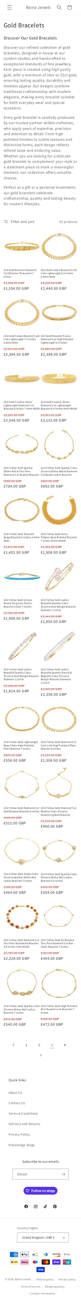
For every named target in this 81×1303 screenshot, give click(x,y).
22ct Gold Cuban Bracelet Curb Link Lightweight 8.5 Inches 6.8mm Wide (59, 273)
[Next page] (40, 1055)
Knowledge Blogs (22, 1145)
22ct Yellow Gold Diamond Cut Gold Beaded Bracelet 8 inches (22, 809)
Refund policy (45, 1279)
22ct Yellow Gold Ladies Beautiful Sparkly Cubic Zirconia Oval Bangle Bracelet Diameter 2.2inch (58, 605)
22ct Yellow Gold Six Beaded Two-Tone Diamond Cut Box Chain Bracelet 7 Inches (57, 943)
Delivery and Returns (24, 1124)
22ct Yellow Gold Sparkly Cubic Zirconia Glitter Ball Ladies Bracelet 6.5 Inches (59, 877)
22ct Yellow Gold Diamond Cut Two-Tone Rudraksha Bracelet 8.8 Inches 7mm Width (21, 943)
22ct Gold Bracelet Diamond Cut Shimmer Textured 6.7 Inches (20, 273)
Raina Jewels (23, 1279)
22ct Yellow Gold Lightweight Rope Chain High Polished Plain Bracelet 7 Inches (21, 745)
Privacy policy (67, 1279)
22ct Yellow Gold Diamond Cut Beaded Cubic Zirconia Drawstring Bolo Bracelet (58, 811)
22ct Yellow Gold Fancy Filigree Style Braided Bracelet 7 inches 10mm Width (59, 537)
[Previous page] (13, 1045)
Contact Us (17, 1103)
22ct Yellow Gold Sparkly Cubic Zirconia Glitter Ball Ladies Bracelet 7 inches (22, 1009)
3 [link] (52, 1044)
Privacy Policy (19, 1134)
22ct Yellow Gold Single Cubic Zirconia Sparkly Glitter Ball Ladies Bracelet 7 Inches (21, 877)
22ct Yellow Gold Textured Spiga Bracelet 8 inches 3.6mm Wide (22, 537)
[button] (9, 7)
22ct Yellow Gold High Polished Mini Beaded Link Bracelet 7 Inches (59, 1009)
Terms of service (31, 1286)
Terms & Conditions (23, 1113)
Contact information (43, 1293)
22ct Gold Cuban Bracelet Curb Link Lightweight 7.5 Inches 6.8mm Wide (22, 339)
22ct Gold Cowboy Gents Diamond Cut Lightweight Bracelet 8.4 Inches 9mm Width (59, 405)
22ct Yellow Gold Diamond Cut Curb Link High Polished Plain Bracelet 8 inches (58, 745)
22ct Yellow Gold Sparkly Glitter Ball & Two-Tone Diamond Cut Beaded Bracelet (21, 471)
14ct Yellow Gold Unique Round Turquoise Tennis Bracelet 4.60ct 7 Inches (18, 603)
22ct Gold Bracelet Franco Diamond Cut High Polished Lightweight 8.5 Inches (57, 339)
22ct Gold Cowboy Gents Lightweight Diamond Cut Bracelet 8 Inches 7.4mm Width (22, 405)
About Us (15, 1092)
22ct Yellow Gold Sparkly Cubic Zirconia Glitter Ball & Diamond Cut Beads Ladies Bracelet (59, 471)
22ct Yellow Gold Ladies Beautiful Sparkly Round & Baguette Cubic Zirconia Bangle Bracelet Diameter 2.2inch (56, 676)
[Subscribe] (63, 1174)
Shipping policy (55, 1286)
